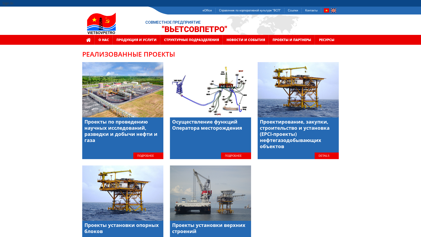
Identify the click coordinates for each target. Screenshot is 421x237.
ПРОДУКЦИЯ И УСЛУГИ (136, 40)
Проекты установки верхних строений (208, 228)
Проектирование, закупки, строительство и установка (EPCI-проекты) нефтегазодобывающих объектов (295, 133)
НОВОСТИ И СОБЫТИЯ (246, 40)
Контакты (311, 10)
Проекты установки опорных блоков (121, 228)
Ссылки (293, 10)
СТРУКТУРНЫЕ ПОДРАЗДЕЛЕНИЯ (191, 40)
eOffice (207, 10)
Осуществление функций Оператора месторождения (207, 124)
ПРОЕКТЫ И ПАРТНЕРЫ (292, 40)
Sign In (7, 3)
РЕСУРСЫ (326, 40)
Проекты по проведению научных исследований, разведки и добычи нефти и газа (120, 130)
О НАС (103, 40)
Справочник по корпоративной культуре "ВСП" (250, 10)
